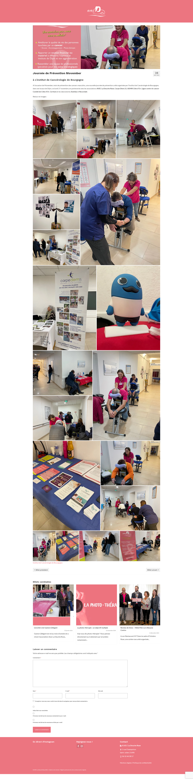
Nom (34, 691)
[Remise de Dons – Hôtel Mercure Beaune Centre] (139, 604)
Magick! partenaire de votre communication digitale (73, 769)
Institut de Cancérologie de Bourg (46, 563)
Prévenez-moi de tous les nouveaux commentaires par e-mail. (49, 716)
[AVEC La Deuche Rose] (96, 11)
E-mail (68, 691)
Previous (35, 614)
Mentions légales (126, 763)
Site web (100, 691)
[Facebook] (78, 746)
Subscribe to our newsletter (40, 710)
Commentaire (37, 657)
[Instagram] (81, 746)
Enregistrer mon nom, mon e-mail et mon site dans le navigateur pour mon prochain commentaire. (61, 701)
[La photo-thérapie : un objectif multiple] (96, 604)
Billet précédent (42, 570)
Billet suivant (152, 570)
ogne (60, 563)
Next (158, 614)
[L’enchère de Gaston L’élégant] (53, 604)
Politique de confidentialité (142, 763)
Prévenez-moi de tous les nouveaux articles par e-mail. (47, 722)
